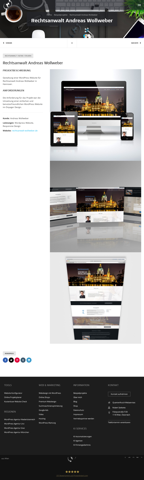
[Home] (71, 457)
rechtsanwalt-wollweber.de (25, 130)
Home (49, 15)
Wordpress (9, 353)
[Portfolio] (72, 43)
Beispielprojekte (60, 15)
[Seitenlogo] (8, 5)
